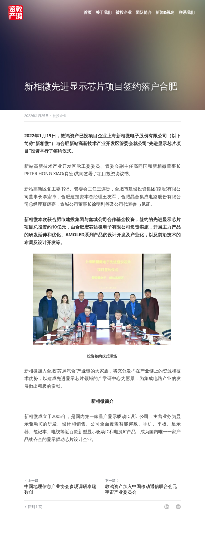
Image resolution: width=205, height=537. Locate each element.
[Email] (178, 506)
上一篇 (33, 480)
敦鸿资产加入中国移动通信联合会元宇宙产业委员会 (141, 489)
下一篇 (110, 480)
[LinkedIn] (166, 506)
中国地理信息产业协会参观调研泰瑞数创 (60, 489)
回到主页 (35, 506)
